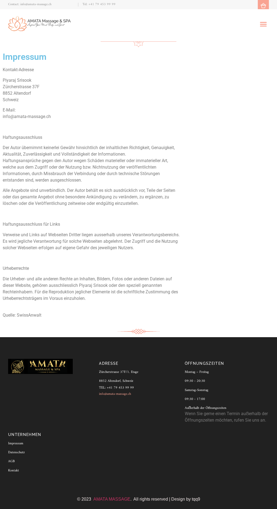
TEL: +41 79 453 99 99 (116, 388)
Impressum (15, 443)
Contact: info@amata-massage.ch (29, 4)
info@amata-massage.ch (115, 394)
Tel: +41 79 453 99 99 (99, 4)
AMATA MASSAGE (111, 499)
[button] (263, 23)
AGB (11, 461)
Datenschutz (16, 452)
